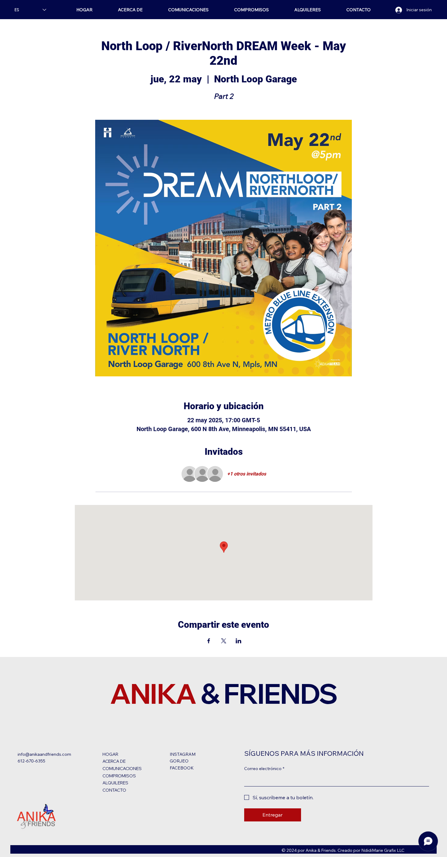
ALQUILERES (115, 783)
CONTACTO (114, 790)
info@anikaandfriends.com (44, 754)
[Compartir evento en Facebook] (209, 640)
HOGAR (110, 754)
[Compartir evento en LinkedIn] (238, 640)
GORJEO (179, 761)
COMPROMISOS (119, 776)
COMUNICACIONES (122, 768)
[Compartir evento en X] (224, 640)
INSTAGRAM (183, 754)
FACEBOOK (182, 768)
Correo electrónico (264, 768)
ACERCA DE (114, 761)
